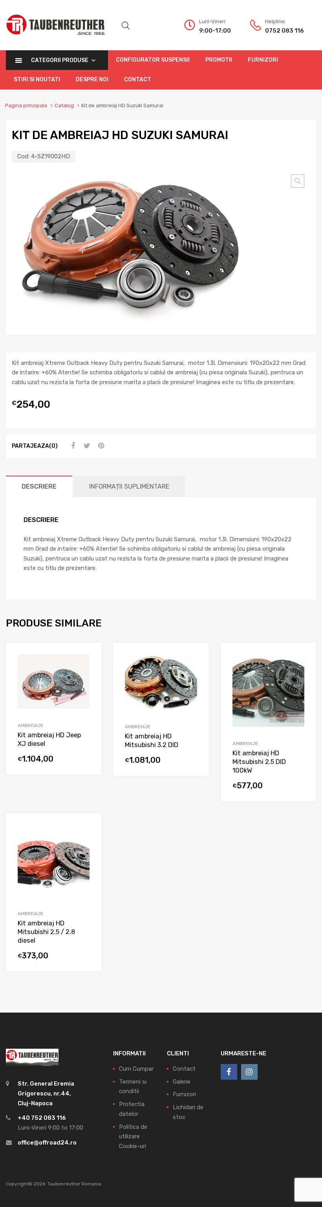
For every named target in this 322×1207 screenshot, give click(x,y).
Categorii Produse (59, 60)
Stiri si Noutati (37, 79)
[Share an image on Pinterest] (100, 446)
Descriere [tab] (39, 486)
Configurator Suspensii (153, 60)
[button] (297, 181)
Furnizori (263, 60)
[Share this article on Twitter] (86, 446)
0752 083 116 (284, 30)
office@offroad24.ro (47, 1142)
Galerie (181, 1081)
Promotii (218, 60)
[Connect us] (229, 1072)
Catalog (64, 105)
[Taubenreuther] (55, 39)
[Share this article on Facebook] (72, 446)
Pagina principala (26, 105)
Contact (137, 79)
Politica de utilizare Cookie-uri (133, 1136)
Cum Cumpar (136, 1068)
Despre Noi (92, 79)
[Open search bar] (126, 25)
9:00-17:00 (215, 30)
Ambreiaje (30, 725)
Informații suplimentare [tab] (129, 486)
